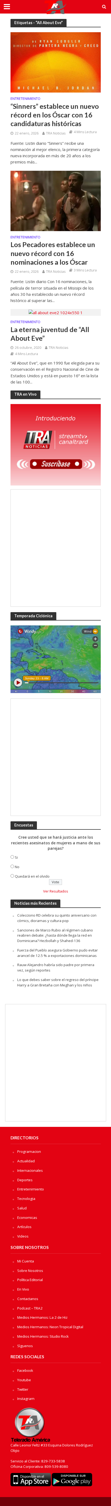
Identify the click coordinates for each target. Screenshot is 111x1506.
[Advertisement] (55, 548)
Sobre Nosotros (30, 1270)
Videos (23, 1236)
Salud (22, 1208)
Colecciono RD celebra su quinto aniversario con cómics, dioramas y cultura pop (56, 918)
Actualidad (26, 1161)
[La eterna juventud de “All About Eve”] (56, 312)
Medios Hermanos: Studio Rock (43, 1336)
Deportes (25, 1179)
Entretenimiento (25, 99)
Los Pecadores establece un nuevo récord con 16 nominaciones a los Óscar (53, 253)
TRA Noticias (55, 133)
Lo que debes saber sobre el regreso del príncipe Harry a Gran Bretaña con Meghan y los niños (58, 982)
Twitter (22, 1389)
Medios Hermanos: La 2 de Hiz (42, 1317)
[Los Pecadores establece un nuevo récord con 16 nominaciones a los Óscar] (56, 200)
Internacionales (30, 1170)
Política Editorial (30, 1279)
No (17, 866)
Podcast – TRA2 (30, 1308)
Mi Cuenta (25, 1261)
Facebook (25, 1370)
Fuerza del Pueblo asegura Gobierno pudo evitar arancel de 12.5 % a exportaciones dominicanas (57, 953)
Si (16, 857)
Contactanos (27, 1298)
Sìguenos (25, 1345)
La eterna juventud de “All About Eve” (50, 333)
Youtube (24, 1379)
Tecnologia (26, 1198)
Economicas (27, 1217)
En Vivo (23, 1289)
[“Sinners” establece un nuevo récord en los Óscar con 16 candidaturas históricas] (56, 62)
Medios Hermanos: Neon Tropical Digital (50, 1326)
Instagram (25, 1398)
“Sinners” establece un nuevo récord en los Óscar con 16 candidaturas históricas (55, 115)
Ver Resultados (55, 891)
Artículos (24, 1226)
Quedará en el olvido (32, 876)
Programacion (29, 1151)
